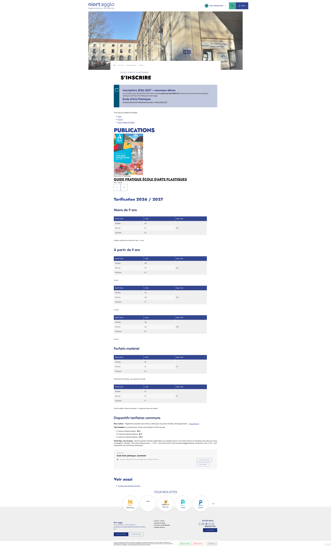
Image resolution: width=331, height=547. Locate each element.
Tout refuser (199, 543)
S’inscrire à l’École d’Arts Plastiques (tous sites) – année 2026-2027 (145, 102)
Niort (120, 116)
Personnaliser (211, 543)
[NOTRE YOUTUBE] (206, 523)
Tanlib (148, 501)
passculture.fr (194, 424)
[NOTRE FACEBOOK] (199, 523)
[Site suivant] (213, 503)
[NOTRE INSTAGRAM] (209, 523)
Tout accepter (186, 543)
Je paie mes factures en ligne (129, 486)
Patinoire (200, 507)
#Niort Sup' (165, 507)
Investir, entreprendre (162, 525)
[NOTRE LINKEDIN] (212, 523)
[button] (232, 5)
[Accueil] (114, 65)
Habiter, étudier (159, 523)
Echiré (120, 119)
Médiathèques (130, 507)
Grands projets (159, 527)
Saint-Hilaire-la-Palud (126, 122)
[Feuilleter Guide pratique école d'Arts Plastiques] (124, 187)
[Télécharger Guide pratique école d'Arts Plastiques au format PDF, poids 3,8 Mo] (117, 187)
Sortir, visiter (121, 65)
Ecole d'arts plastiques (131, 65)
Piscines (183, 507)
